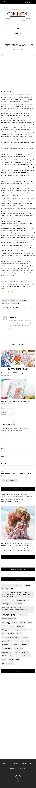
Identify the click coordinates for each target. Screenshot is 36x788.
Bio (30, 763)
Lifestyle (16, 763)
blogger (5, 630)
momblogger (7, 652)
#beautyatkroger (17, 585)
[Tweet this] (10, 308)
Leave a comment (30, 307)
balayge (12, 626)
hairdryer (25, 641)
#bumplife (5, 300)
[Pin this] (17, 308)
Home (23, 766)
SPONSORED (14, 659)
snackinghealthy (25, 655)
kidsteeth (25, 645)
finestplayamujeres (10, 637)
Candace (12, 317)
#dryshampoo (5, 600)
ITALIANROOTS (14, 644)
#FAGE (12, 600)
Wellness (18, 41)
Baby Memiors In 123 (8, 412)
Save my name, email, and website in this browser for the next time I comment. (16, 475)
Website (4, 464)
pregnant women (20, 240)
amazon (29, 622)
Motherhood (15, 303)
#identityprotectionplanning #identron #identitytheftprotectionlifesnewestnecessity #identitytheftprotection (14, 609)
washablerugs (7, 663)
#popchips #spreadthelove (9, 618)
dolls (3, 633)
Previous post (9, 337)
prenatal (12, 154)
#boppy (27, 585)
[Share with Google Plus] (14, 308)
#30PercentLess (6, 585)
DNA (30, 629)
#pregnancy (23, 300)
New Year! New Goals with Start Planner (15, 401)
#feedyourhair (23, 600)
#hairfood (18, 604)
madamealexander (19, 648)
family (11, 633)
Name (3, 449)
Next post (28, 337)
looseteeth (7, 648)
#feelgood (6, 604)
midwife (28, 156)
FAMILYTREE (19, 633)
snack (17, 655)
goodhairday (7, 641)
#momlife (14, 300)
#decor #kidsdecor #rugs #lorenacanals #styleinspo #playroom (17, 594)
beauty (20, 626)
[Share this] (7, 308)
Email (3, 456)
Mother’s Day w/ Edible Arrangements (14, 373)
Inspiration (15, 766)
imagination (5, 644)
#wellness (5, 303)
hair (17, 640)
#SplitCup (22, 622)
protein (11, 655)
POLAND (4, 655)
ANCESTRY (4, 626)
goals (24, 637)
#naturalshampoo (23, 614)
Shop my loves (7, 763)
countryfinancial (19, 630)
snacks (4, 659)
